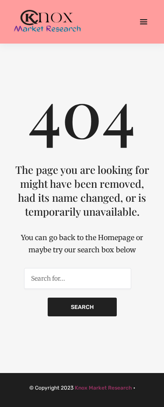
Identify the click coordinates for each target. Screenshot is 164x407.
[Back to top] (155, 398)
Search (82, 307)
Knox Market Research (103, 388)
